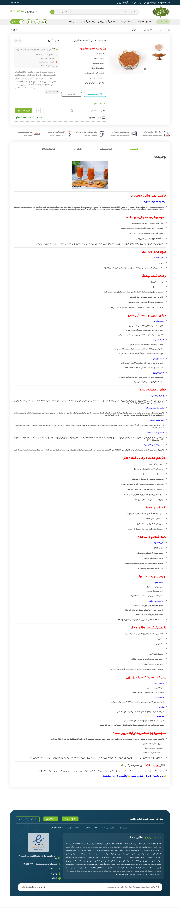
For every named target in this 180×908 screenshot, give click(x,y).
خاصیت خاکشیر (41, 72)
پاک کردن (71, 111)
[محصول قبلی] (16, 30)
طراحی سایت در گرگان (37, 887)
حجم (103, 110)
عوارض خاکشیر (33, 88)
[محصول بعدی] (11, 30)
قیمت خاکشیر (20, 88)
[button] (70, 819)
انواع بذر (158, 30)
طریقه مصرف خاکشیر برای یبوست (29, 85)
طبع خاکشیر (38, 81)
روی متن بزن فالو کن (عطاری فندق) (147, 776)
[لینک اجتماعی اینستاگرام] (17, 2)
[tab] (134, 149)
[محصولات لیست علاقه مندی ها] (37, 21)
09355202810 (17, 11)
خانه (165, 30)
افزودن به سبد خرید (23, 110)
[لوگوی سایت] (161, 12)
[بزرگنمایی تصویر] (145, 69)
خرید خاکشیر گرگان (33, 75)
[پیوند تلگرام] (11, 2)
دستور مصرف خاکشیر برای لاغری (32, 78)
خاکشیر (31, 72)
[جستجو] (52, 12)
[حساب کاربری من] (29, 21)
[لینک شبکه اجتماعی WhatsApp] (14, 2)
